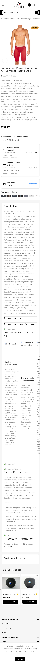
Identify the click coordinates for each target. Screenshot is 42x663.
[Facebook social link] (7, 140)
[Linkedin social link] (15, 140)
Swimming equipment (30, 19)
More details (32, 184)
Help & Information (10, 619)
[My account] (29, 5)
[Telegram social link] (18, 140)
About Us (5, 623)
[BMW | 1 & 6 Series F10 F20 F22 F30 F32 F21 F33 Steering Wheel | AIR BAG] (11, 583)
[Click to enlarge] (4, 60)
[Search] (36, 12)
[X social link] (10, 140)
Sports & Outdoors (11, 19)
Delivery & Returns (10, 637)
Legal (4, 642)
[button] (10, 602)
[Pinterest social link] (12, 140)
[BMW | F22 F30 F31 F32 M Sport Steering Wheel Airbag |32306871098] (30, 583)
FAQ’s (4, 633)
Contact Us (6, 628)
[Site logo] (19, 5)
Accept (20, 659)
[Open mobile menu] (3, 5)
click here (8, 547)
